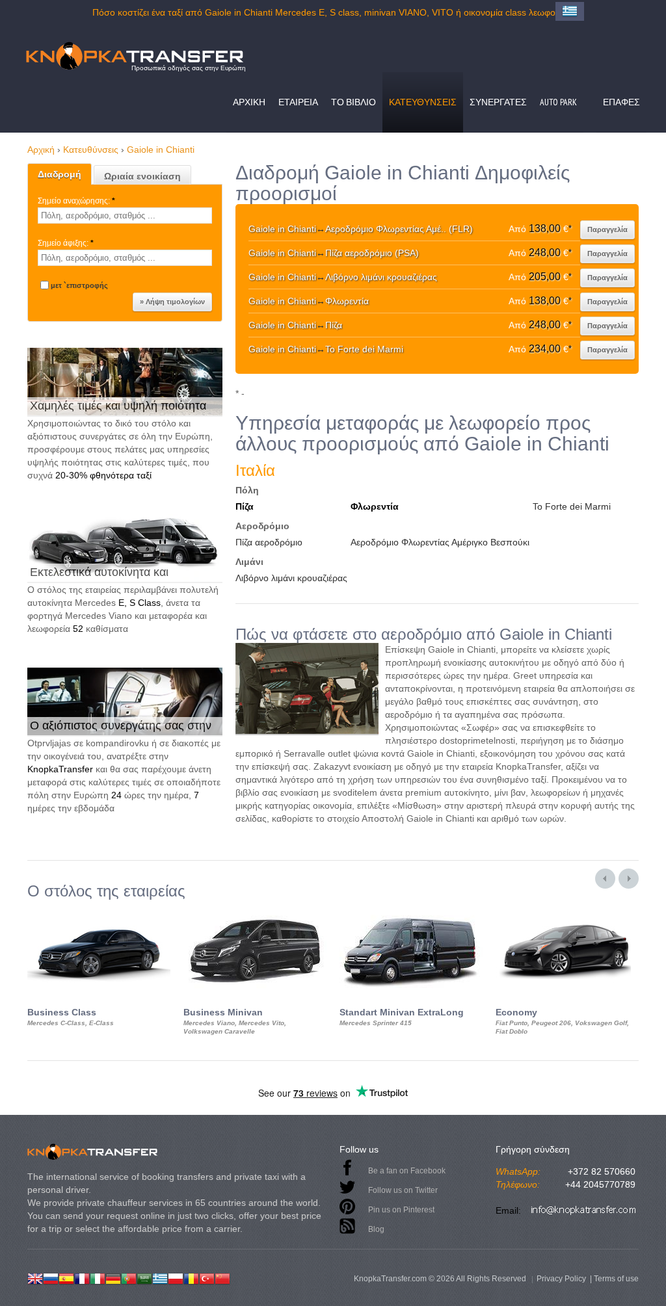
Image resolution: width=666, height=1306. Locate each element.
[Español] (66, 1277)
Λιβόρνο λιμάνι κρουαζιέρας (291, 578)
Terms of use (616, 1278)
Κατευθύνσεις (423, 102)
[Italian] (97, 1277)
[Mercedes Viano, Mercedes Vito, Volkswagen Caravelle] (254, 911)
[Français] (82, 1277)
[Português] (129, 1277)
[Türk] (207, 1277)
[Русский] (51, 1277)
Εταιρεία (298, 102)
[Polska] (175, 1277)
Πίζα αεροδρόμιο (268, 542)
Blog (376, 1229)
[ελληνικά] (160, 1277)
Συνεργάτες (498, 102)
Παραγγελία (607, 229)
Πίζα (244, 506)
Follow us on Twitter (403, 1190)
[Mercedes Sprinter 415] (411, 911)
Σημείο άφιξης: (66, 243)
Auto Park (558, 102)
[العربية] (144, 1277)
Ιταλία (255, 470)
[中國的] (222, 1277)
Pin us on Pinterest (401, 1209)
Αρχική (249, 102)
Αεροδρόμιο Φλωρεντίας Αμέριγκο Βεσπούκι (440, 542)
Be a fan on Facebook (407, 1170)
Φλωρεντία (375, 506)
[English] (35, 1277)
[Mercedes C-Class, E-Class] (98, 911)
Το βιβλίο (353, 102)
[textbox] (125, 215)
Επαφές (621, 102)
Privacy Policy (561, 1278)
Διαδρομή (59, 174)
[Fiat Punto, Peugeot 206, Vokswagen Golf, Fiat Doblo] (567, 911)
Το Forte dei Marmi (572, 506)
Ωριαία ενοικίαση (142, 176)
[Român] (191, 1277)
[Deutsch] (113, 1277)
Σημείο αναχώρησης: (76, 200)
